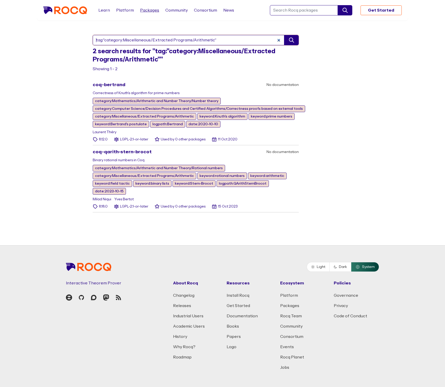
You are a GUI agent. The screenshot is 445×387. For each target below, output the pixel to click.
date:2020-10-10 (203, 124)
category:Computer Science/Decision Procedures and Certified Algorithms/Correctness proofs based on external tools (199, 109)
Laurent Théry (104, 132)
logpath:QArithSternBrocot (243, 183)
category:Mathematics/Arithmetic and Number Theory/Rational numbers (159, 168)
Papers (234, 337)
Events (287, 347)
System (368, 267)
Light (321, 267)
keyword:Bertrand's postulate (121, 124)
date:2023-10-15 (109, 191)
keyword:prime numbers (271, 116)
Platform (125, 10)
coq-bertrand (109, 84)
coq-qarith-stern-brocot (122, 151)
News (228, 10)
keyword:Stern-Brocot (194, 183)
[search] (345, 10)
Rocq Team (291, 316)
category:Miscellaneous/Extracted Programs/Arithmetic (144, 116)
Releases (182, 306)
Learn (104, 10)
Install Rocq (238, 295)
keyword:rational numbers (222, 176)
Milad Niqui (102, 199)
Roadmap (182, 357)
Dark (343, 267)
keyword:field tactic (112, 183)
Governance (346, 295)
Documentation (242, 316)
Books (233, 326)
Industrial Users (188, 316)
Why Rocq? (184, 347)
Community (176, 10)
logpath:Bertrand (167, 124)
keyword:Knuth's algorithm (222, 116)
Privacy (341, 306)
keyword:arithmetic (267, 176)
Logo (231, 347)
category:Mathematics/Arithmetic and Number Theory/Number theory (156, 101)
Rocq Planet (292, 357)
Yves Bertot (124, 199)
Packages (149, 10)
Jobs (284, 367)
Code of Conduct (350, 316)
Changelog (183, 295)
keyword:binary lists (152, 183)
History (180, 337)
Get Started (381, 10)
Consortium (205, 10)
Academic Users (189, 326)
